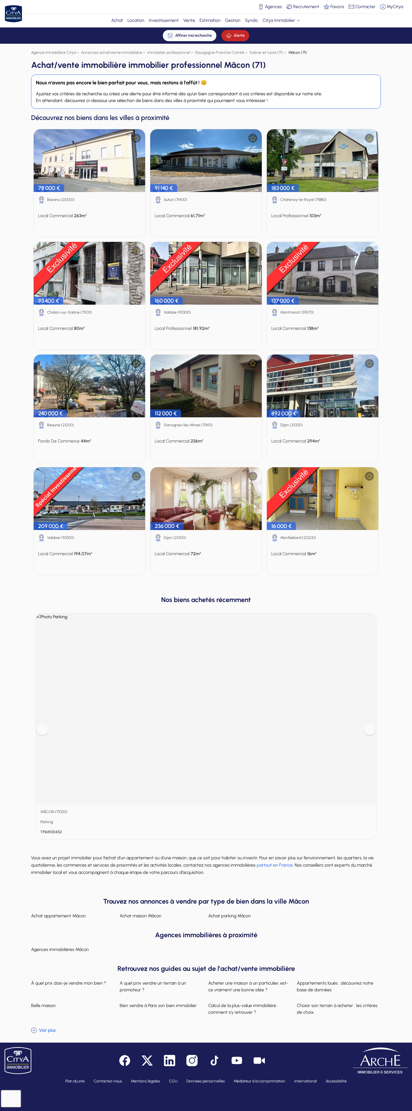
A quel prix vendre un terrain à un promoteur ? (153, 986)
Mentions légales (145, 1081)
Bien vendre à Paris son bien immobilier (158, 1005)
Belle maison (43, 1005)
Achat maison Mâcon (140, 915)
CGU (173, 1081)
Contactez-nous (108, 1081)
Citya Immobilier (279, 20)
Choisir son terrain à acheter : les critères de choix (337, 1009)
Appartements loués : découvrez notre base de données (335, 986)
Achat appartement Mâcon (58, 915)
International (305, 1081)
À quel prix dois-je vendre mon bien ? (68, 983)
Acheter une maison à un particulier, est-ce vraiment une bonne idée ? (248, 986)
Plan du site (75, 1081)
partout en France (275, 865)
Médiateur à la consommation (259, 1081)
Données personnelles (205, 1081)
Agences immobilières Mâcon (60, 949)
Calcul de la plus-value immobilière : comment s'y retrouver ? (243, 1009)
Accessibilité (336, 1081)
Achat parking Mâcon (229, 915)
